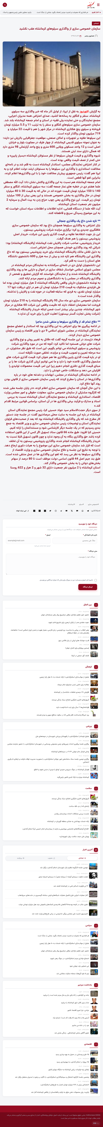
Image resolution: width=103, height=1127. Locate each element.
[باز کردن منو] (98, 4)
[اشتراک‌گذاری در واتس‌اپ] (82, 511)
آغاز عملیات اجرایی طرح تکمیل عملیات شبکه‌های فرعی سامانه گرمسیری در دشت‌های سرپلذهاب (53, 895)
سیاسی (88, 925)
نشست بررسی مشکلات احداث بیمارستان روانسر (71, 813)
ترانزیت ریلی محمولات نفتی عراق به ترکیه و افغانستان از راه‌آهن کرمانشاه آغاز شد (60, 1092)
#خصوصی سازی (93, 504)
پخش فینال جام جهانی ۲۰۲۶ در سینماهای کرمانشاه (70, 751)
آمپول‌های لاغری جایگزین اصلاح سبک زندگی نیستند (70, 699)
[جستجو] (5, 5)
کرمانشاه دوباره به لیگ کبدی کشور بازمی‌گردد (73, 777)
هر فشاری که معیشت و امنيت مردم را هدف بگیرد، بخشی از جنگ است (63, 935)
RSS (94, 1123)
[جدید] (94, 934)
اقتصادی (88, 1044)
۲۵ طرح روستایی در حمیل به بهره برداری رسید (72, 1054)
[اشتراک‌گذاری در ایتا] (77, 511)
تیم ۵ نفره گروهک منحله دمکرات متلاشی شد (72, 973)
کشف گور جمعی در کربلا (80, 655)
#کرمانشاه (71, 504)
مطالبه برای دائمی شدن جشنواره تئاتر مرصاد (73, 684)
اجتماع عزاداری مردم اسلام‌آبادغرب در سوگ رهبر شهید (69, 958)
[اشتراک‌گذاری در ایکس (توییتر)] (72, 511)
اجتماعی (96, 23)
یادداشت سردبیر (85, 985)
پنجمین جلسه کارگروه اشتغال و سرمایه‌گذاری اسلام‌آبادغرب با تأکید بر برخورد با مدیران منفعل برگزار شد (52, 1077)
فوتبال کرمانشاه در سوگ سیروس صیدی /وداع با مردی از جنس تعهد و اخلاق (61, 769)
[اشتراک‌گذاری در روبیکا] (56, 511)
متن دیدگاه (92, 551)
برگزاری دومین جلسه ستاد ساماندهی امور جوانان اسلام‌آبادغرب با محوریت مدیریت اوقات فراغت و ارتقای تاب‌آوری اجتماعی (48, 761)
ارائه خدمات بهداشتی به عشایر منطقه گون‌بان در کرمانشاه (68, 821)
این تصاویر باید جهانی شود (79, 966)
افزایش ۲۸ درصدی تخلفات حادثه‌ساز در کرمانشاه (71, 692)
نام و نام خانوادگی (90, 535)
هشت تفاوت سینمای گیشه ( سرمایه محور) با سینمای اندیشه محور (63, 876)
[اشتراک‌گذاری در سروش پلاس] (61, 511)
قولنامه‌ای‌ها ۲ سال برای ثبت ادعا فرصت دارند (72, 707)
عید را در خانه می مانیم (80, 1025)
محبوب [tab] (50, 858)
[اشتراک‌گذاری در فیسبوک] (39, 511)
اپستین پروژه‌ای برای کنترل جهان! (77, 648)
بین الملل (88, 604)
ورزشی (89, 726)
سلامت (88, 788)
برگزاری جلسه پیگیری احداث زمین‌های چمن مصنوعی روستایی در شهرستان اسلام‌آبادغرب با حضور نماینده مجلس (48, 744)
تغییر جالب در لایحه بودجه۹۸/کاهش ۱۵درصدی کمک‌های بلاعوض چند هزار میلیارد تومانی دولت (53, 904)
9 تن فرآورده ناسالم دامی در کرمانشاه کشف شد (71, 886)
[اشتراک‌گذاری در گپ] (50, 511)
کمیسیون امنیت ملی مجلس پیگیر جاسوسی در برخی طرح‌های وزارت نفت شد (60, 913)
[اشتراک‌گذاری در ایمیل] (34, 511)
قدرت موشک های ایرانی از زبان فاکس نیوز (73, 640)
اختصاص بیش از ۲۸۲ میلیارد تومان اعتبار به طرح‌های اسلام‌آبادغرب (64, 1084)
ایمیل (47, 535)
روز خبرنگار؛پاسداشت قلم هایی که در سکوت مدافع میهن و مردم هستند (63, 715)
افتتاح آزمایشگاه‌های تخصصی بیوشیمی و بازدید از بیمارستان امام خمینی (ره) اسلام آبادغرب (55, 829)
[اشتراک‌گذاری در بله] (66, 511)
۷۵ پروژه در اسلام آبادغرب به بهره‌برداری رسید (73, 1062)
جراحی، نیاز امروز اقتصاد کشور (78, 1010)
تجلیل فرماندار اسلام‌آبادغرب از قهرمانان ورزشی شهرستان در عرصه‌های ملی (62, 736)
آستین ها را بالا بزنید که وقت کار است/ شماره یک (71, 1017)
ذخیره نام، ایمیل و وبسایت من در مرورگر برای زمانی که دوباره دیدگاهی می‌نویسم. (66, 580)
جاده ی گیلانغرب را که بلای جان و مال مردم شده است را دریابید (66, 995)
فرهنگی (88, 667)
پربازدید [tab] (19, 858)
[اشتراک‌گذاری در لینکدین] (45, 511)
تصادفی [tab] (81, 858)
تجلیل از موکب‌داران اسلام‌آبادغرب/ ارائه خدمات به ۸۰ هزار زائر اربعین (64, 677)
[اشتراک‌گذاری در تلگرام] (88, 511)
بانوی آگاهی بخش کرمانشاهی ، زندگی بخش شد (71, 1033)
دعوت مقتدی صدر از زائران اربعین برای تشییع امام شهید (68, 622)
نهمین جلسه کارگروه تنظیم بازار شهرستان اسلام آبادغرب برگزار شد (64, 867)
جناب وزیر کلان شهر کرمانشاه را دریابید (75, 1002)
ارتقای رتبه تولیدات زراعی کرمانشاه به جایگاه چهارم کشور (68, 1069)
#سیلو (81, 504)
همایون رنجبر (89, 36)
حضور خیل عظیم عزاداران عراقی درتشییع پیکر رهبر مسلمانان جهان (65, 614)
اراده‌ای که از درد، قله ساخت (79, 806)
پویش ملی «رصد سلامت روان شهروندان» (74, 836)
